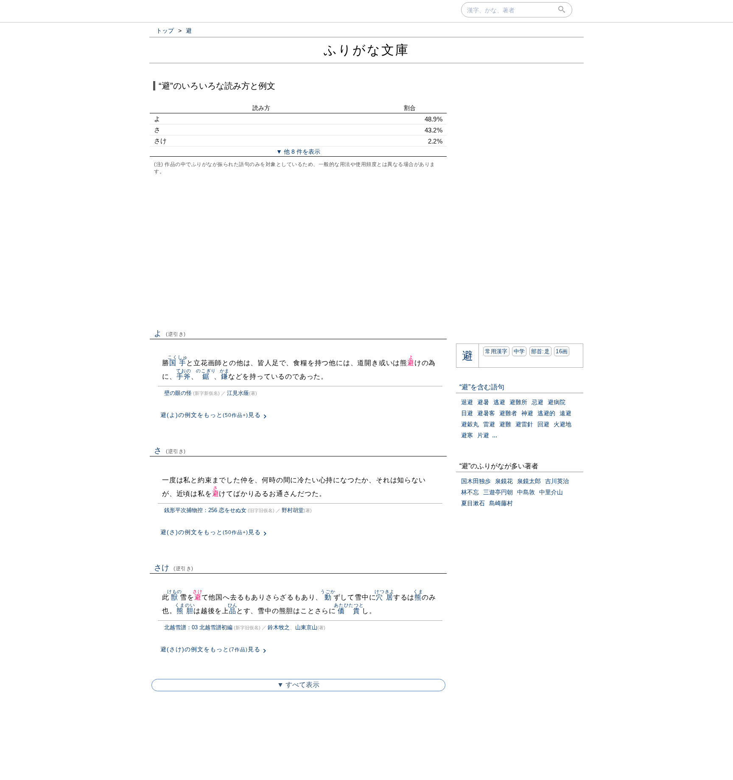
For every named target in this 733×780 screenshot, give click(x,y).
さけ (173, 567)
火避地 (562, 424)
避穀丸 (470, 424)
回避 (543, 424)
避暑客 (486, 413)
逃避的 (546, 413)
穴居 (384, 597)
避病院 (556, 402)
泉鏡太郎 (529, 481)
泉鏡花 (504, 481)
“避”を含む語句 (481, 387)
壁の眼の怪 (178, 393)
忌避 (537, 402)
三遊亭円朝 (498, 492)
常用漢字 (496, 351)
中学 (519, 351)
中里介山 (551, 492)
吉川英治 (557, 481)
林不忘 (470, 492)
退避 (467, 402)
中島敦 (526, 492)
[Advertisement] (298, 250)
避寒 (467, 435)
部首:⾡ (540, 351)
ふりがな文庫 (366, 50)
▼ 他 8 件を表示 (298, 151)
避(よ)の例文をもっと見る (210, 414)
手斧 (183, 376)
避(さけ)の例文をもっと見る (210, 649)
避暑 (483, 402)
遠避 (565, 413)
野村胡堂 (293, 510)
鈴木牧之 (279, 627)
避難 (505, 424)
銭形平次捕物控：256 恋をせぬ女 (205, 510)
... (494, 435)
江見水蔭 (238, 393)
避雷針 (524, 424)
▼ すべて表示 (298, 684)
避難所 (518, 402)
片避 (483, 435)
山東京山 (306, 627)
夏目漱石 (473, 503)
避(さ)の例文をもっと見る (210, 532)
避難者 (508, 413)
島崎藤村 (501, 503)
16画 (562, 351)
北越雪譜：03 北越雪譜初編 (198, 627)
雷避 (489, 424)
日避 (467, 413)
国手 (177, 362)
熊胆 (185, 610)
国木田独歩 (476, 481)
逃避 (499, 402)
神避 (527, 413)
